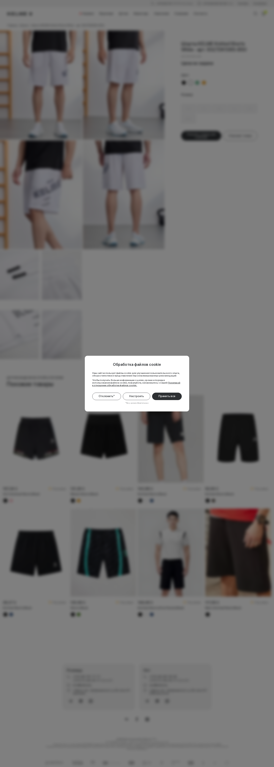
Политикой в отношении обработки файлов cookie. (136, 384)
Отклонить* (107, 396)
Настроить (136, 396)
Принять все (166, 396)
